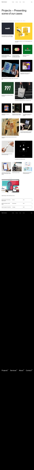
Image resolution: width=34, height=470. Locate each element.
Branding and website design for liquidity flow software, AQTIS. (16, 114)
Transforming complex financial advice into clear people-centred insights (6, 173)
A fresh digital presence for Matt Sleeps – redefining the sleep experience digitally (7, 36)
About (21, 370)
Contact (29, 370)
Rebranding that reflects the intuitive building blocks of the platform (25, 73)
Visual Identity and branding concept (20, 159)
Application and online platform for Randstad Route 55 (27, 173)
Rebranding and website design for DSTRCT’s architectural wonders (27, 115)
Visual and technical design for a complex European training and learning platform (26, 132)
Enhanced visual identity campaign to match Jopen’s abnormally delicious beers (16, 56)
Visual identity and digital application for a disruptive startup (23, 100)
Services (13, 370)
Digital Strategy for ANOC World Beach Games (8, 195)
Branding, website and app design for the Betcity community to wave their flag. (6, 56)
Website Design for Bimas (16, 172)
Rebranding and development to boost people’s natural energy (7, 154)
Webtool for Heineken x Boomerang (26, 56)
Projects (4, 370)
